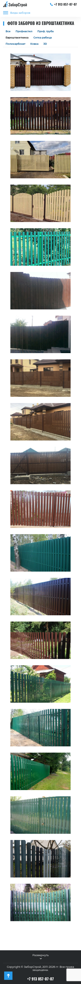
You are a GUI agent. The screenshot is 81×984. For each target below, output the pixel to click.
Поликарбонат (15, 43)
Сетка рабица (42, 37)
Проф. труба (45, 31)
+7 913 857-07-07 (65, 4)
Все (8, 31)
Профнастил (24, 31)
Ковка (34, 43)
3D (45, 43)
